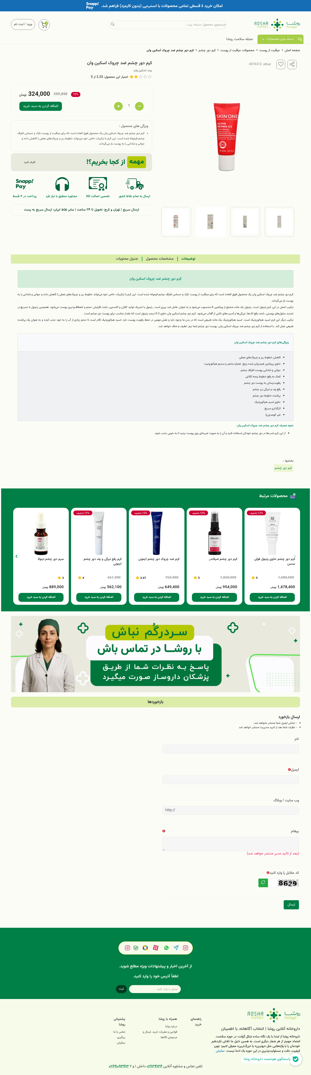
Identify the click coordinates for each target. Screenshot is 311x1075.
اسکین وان (140, 70)
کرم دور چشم (207, 50)
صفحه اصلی (292, 50)
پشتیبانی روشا (119, 1022)
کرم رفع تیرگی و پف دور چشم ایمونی (103, 562)
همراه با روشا (168, 1019)
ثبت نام (18, 24)
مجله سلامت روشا (239, 39)
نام (297, 739)
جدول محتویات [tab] (127, 259)
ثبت (121, 988)
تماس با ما (119, 1032)
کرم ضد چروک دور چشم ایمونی (158, 559)
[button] (16, 556)
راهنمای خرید (196, 1022)
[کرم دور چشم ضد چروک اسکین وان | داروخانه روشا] (254, 1015)
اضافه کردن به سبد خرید (40, 106)
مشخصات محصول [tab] (160, 259)
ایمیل (295, 770)
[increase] (118, 106)
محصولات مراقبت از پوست (237, 50)
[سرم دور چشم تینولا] (41, 533)
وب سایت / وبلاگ (286, 800)
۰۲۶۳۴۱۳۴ (154, 1066)
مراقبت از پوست (269, 50)
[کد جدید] (263, 883)
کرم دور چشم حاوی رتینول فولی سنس (274, 562)
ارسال (291, 904)
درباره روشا (171, 1026)
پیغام (295, 831)
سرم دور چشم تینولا (51, 559)
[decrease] (139, 106)
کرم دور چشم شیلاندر (223, 559)
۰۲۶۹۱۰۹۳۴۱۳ (119, 1066)
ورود (29, 24)
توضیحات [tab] (188, 259)
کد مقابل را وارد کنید (284, 873)
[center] (112, 24)
